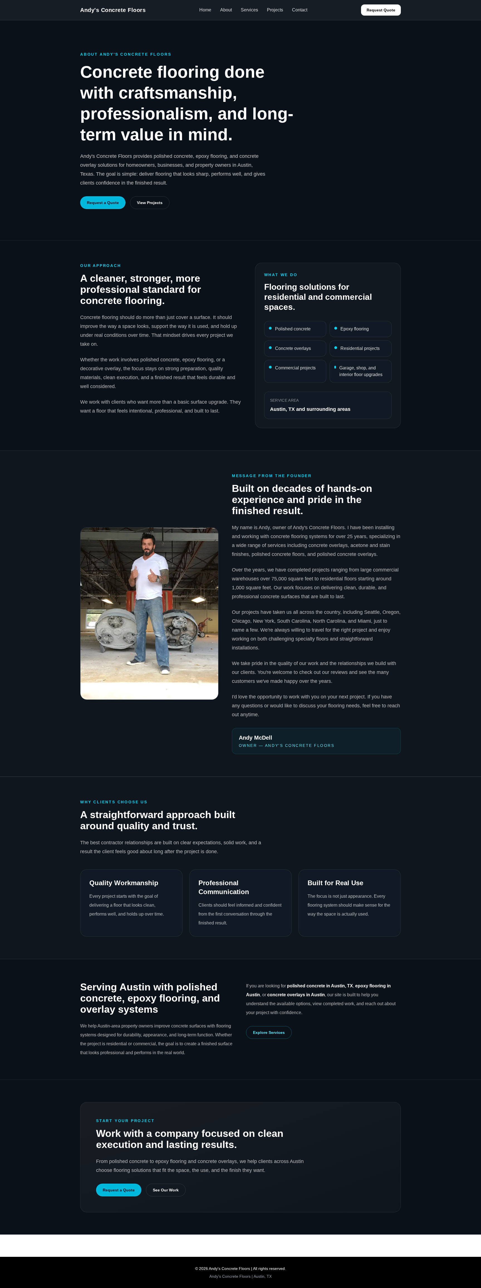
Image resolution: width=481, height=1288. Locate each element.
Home (205, 10)
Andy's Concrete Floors (113, 10)
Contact (299, 10)
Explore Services (269, 1032)
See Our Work (166, 1190)
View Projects (150, 202)
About (226, 10)
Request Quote (381, 10)
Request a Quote (103, 202)
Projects (275, 10)
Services (249, 10)
